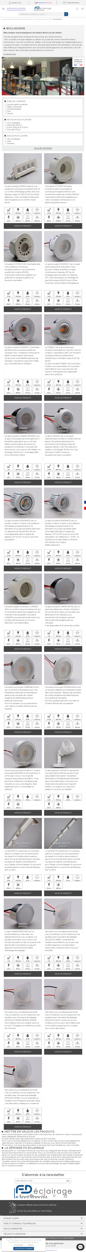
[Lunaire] (23, 589)
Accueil (4, 19)
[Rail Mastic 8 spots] (63, 833)
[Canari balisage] (23, 913)
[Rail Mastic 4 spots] (23, 833)
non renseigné (13, 123)
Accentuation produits (17, 104)
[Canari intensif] (23, 418)
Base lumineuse (14, 107)
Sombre (10, 143)
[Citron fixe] (63, 168)
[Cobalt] (63, 329)
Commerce (42, 19)
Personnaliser (18, 1245)
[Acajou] (63, 752)
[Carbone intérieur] (23, 669)
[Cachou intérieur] (63, 418)
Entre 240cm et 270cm (17, 127)
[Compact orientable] (23, 329)
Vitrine (10, 113)
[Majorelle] (23, 752)
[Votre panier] (82, 9)
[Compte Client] (77, 8)
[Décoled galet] (63, 994)
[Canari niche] (63, 589)
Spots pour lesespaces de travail (20, 19)
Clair (9, 141)
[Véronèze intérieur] (23, 503)
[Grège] (23, 168)
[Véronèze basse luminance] (63, 503)
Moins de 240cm (14, 125)
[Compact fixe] (63, 246)
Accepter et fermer (23, 1248)
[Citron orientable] (23, 246)
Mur (9, 111)
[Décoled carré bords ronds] (23, 994)
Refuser (30, 1245)
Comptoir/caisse (14, 109)
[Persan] (63, 669)
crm (56, 1250)
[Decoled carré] (63, 913)
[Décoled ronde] (23, 1072)
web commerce (50, 1250)
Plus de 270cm (14, 130)
